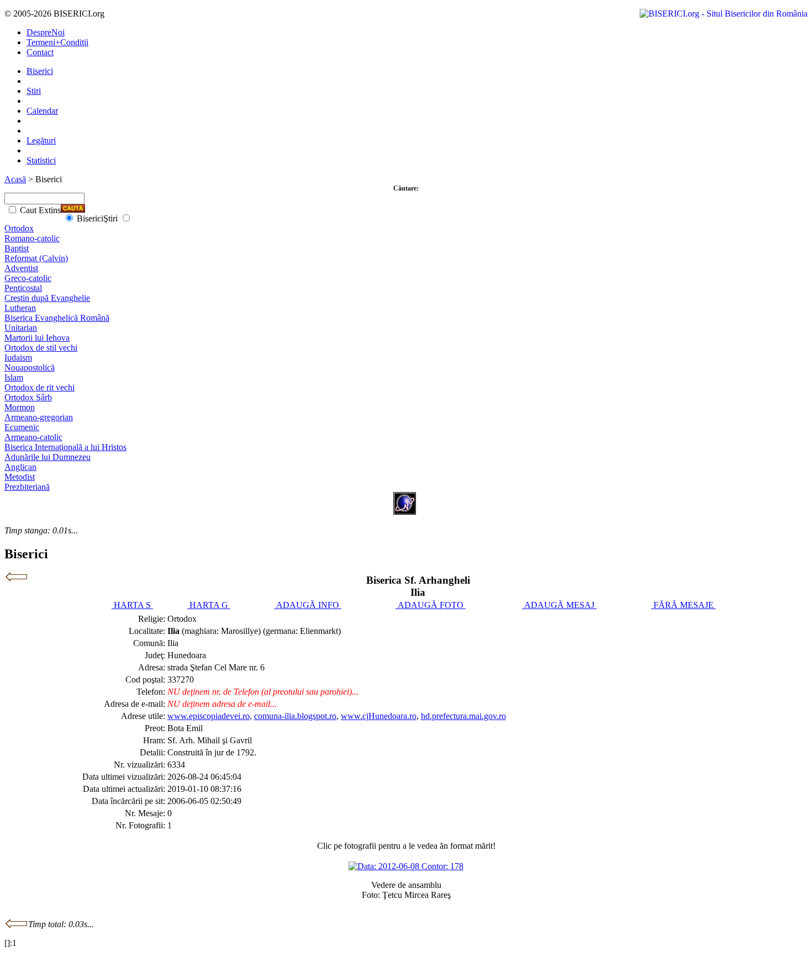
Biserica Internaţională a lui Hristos (65, 447)
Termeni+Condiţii (57, 42)
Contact (40, 52)
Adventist (21, 268)
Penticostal (23, 288)
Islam (13, 377)
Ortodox (19, 228)
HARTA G (208, 605)
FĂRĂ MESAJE (683, 605)
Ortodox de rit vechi (39, 387)
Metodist (19, 477)
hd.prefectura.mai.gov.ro (463, 716)
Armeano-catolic (33, 437)
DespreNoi (46, 32)
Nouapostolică (29, 367)
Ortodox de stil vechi (40, 347)
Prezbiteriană (27, 486)
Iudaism (18, 357)
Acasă (15, 179)
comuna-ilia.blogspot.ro (295, 716)
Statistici (41, 160)
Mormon (19, 407)
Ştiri (34, 91)
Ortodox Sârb (28, 397)
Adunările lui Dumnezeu (47, 457)
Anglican (20, 467)
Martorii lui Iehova (37, 337)
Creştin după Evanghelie (47, 298)
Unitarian (20, 327)
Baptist (16, 248)
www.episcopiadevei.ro (208, 716)
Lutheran (20, 308)
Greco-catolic (27, 278)
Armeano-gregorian (38, 417)
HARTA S (132, 605)
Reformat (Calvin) (36, 258)
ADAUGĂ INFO (307, 605)
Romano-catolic (32, 238)
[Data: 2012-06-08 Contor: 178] (406, 866)
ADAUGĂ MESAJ (559, 605)
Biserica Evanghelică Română (56, 317)
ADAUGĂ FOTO (431, 605)
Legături (41, 140)
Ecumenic (21, 427)
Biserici (40, 71)
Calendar (42, 110)
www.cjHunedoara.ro (378, 716)
